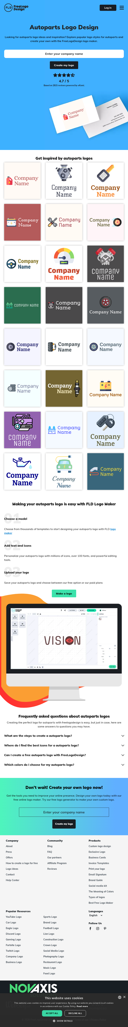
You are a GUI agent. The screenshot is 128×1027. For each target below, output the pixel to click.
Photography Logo (53, 956)
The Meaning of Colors (101, 891)
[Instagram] (99, 929)
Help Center (12, 880)
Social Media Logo (53, 950)
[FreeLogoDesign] (28, 7)
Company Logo (14, 956)
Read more (82, 1006)
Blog (49, 846)
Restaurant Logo (52, 962)
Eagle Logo (12, 928)
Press (9, 851)
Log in (108, 7)
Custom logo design (100, 846)
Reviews (52, 868)
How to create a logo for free (22, 863)
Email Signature (97, 874)
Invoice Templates (99, 863)
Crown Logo (50, 945)
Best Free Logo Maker (101, 902)
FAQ (49, 851)
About (9, 846)
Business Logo (14, 962)
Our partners (54, 857)
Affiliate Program (57, 863)
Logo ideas (12, 868)
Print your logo (97, 868)
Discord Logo (13, 933)
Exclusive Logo (97, 851)
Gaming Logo (13, 939)
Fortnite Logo (13, 945)
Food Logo (49, 973)
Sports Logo (50, 916)
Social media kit (98, 885)
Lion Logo (48, 933)
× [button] (124, 997)
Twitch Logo (12, 950)
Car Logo (11, 922)
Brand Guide (96, 880)
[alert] (64, 1010)
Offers (9, 857)
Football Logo (51, 928)
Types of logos (97, 897)
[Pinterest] (106, 929)
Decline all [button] (75, 1013)
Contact (10, 874)
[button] (63, 1021)
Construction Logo (53, 939)
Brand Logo (49, 922)
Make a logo (64, 593)
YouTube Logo (14, 916)
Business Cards (97, 857)
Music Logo (49, 967)
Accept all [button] (52, 1013)
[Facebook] (92, 929)
